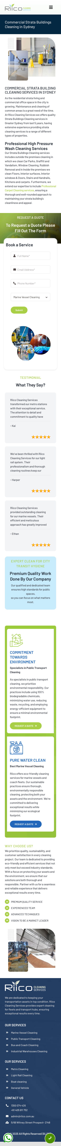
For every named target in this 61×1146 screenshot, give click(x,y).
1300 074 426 (18, 1105)
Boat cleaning (19, 1081)
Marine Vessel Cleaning (24, 1032)
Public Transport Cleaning (25, 1038)
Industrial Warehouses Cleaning (29, 1051)
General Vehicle (20, 1087)
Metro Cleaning (19, 1069)
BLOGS (47, 1133)
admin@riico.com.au (22, 1116)
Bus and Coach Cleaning (24, 1045)
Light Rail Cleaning (21, 1075)
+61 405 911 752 (19, 1110)
